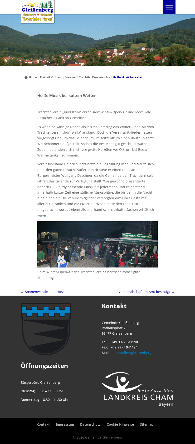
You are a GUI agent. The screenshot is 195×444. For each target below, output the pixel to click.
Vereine (70, 77)
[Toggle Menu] (169, 7)
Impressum (65, 424)
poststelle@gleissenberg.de (134, 352)
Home (33, 77)
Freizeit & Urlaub (51, 77)
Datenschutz (90, 424)
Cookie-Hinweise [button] (120, 424)
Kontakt (43, 424)
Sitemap (146, 424)
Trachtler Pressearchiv (94, 77)
